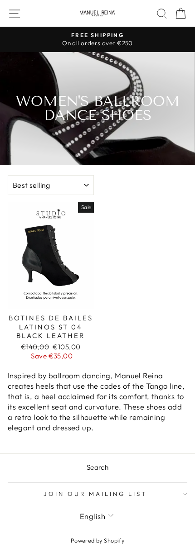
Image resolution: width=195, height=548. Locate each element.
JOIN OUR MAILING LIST (95, 493)
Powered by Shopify (97, 540)
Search (97, 467)
